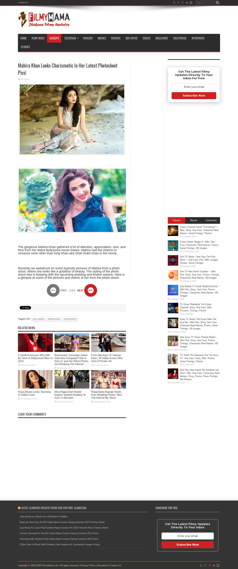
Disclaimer (102, 565)
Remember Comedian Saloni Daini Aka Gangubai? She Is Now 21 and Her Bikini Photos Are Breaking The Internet (72, 359)
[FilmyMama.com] (44, 25)
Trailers (88, 38)
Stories (25, 47)
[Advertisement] (146, 114)
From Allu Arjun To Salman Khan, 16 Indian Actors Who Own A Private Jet (107, 358)
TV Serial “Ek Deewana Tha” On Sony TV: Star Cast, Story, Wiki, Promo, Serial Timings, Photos (199, 358)
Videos (146, 38)
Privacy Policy (88, 565)
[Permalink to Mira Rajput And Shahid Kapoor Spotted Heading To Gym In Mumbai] (72, 387)
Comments (211, 220)
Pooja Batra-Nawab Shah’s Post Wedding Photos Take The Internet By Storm (106, 394)
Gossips (54, 38)
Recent (193, 220)
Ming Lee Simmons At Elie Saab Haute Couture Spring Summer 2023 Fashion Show (62, 522)
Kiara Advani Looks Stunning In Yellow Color (34, 393)
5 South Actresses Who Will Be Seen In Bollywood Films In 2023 (35, 358)
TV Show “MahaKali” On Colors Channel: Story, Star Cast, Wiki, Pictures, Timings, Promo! (196, 307)
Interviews (198, 38)
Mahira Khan (54, 319)
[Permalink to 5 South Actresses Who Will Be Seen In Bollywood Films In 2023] (35, 351)
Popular (176, 220)
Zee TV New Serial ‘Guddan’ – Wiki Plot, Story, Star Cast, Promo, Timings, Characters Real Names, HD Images (200, 274)
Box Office (131, 38)
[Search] (217, 2)
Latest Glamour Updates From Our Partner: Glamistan (53, 508)
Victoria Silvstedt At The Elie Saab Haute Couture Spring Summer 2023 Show (59, 533)
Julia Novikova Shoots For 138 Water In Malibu (43, 516)
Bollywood (38, 319)
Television (70, 38)
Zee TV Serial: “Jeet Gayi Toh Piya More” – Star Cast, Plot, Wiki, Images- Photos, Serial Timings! (199, 259)
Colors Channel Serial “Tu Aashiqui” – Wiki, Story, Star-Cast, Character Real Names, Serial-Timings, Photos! (199, 230)
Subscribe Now (194, 95)
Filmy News (38, 38)
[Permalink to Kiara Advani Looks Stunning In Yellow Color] (35, 387)
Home (23, 38)
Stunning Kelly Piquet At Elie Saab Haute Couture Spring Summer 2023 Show (59, 539)
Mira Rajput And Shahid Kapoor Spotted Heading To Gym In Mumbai (70, 394)
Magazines (162, 38)
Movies (102, 38)
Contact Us (23, 2)
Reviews (115, 38)
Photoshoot (70, 319)
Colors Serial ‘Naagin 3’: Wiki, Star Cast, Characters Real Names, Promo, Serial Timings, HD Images (199, 245)
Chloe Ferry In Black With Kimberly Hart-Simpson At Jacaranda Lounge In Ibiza (60, 544)
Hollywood (179, 38)
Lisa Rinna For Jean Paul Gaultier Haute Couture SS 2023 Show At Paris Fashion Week (64, 527)
